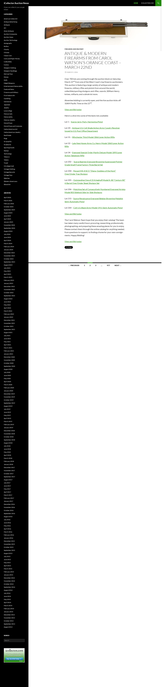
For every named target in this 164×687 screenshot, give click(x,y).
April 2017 (7, 492)
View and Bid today (73, 109)
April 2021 (7, 345)
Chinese (6, 52)
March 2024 (8, 243)
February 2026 (9, 204)
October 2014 (8, 584)
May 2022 (7, 305)
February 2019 (9, 424)
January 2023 (8, 283)
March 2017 (8, 495)
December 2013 (9, 615)
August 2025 (8, 213)
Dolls (5, 80)
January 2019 (8, 428)
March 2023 (8, 277)
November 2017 (9, 470)
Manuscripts (8, 114)
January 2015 (8, 575)
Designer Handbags (10, 71)
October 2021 (8, 326)
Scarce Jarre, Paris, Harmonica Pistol (87, 122)
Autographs (8, 43)
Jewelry (6, 108)
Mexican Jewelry (9, 120)
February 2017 (9, 498)
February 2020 (9, 388)
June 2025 (7, 216)
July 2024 (7, 234)
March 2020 (8, 385)
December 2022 (9, 286)
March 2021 (8, 348)
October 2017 (8, 474)
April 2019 (7, 418)
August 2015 (8, 553)
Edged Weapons (9, 83)
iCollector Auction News (16, 3)
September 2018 (9, 440)
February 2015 (9, 572)
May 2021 (7, 342)
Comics (6, 65)
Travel (6, 163)
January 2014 (8, 612)
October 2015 (8, 547)
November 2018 (9, 434)
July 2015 (7, 556)
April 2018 (7, 455)
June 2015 (7, 559)
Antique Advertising (10, 22)
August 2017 (8, 480)
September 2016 (9, 513)
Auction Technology (10, 40)
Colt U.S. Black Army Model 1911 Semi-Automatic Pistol (98, 207)
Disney (6, 77)
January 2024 (8, 250)
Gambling (7, 98)
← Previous (73, 265)
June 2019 (7, 412)
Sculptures (7, 144)
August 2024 (8, 231)
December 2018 (9, 431)
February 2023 (9, 280)
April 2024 (7, 240)
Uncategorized (9, 166)
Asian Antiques (9, 31)
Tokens (6, 160)
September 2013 (9, 624)
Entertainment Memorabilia (13, 86)
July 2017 (7, 483)
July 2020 (7, 372)
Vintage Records (9, 172)
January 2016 (8, 538)
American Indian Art (10, 19)
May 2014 (7, 599)
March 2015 (8, 569)
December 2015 (9, 541)
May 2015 (7, 563)
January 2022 (8, 317)
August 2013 (8, 627)
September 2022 (9, 296)
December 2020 (9, 357)
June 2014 (7, 596)
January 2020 (8, 391)
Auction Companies (10, 34)
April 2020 (7, 381)
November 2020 (9, 360)
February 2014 (9, 609)
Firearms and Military (74, 49)
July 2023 (7, 268)
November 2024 (9, 225)
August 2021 (8, 332)
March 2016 (8, 532)
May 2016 (7, 526)
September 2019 (9, 403)
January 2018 (8, 464)
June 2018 (7, 449)
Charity (6, 49)
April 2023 (7, 274)
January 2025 (8, 222)
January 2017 (8, 501)
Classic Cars (8, 56)
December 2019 (9, 394)
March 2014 (8, 605)
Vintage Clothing (9, 169)
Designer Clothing (10, 68)
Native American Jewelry (12, 132)
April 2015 (7, 566)
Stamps (6, 151)
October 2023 (8, 259)
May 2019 (7, 415)
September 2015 (9, 550)
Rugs (5, 138)
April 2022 (7, 308)
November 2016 (9, 507)
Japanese (7, 105)
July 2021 (7, 335)
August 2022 (8, 299)
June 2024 (7, 237)
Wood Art (7, 184)
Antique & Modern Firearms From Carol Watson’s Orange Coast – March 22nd (93, 60)
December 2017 (9, 467)
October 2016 (8, 510)
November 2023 (9, 256)
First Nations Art (9, 95)
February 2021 (9, 351)
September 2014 (9, 587)
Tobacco (7, 157)
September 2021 (9, 329)
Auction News (8, 37)
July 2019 (7, 409)
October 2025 (8, 207)
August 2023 (8, 265)
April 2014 (7, 602)
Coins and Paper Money (12, 59)
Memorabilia (8, 117)
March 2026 (8, 200)
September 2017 (9, 477)
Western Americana (10, 181)
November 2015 (9, 544)
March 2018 (8, 458)
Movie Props (8, 123)
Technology (8, 154)
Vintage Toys (8, 175)
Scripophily (8, 141)
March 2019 (8, 421)
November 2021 (9, 323)
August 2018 (8, 443)
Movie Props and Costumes (13, 126)
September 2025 (9, 210)
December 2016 (9, 504)
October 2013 (8, 621)
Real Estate (7, 135)
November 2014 (9, 581)
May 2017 (7, 489)
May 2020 (7, 378)
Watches (7, 178)
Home (136, 3)
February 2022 (9, 314)
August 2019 (8, 406)
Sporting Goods (9, 148)
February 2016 (9, 535)
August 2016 (8, 516)
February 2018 (9, 461)
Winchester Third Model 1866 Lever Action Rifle (93, 137)
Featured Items (9, 89)
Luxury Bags (8, 111)
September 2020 (9, 366)
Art (5, 28)
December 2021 (9, 320)
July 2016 (7, 520)
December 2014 (9, 578)
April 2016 (7, 529)
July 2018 (7, 446)
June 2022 (7, 302)
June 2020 (7, 375)
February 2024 (9, 246)
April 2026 (7, 197)
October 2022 (8, 293)
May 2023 (7, 271)
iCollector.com (147, 3)
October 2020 (8, 363)
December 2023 (9, 253)
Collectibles (8, 62)
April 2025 (7, 219)
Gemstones (7, 102)
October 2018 (8, 437)
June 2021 (7, 339)
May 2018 (7, 452)
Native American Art (10, 129)
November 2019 (9, 397)
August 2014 (8, 590)
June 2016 (7, 523)
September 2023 (9, 262)
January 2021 (8, 354)
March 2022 (8, 311)
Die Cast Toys (8, 74)
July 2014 (7, 593)
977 (108, 265)
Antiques (7, 25)
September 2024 (9, 228)
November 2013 (9, 618)
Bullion (6, 46)
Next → (118, 265)
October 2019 (8, 400)
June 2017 (7, 486)
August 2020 (8, 369)
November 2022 (9, 289)
